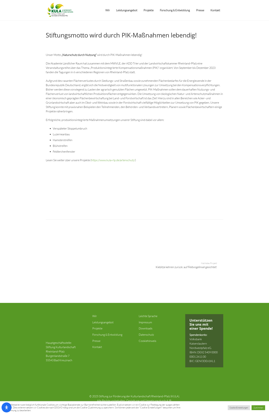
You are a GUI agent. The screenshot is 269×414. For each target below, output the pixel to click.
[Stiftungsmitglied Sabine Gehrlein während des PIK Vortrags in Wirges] (68, 189)
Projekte (97, 328)
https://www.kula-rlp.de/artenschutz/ (113, 160)
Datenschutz (146, 334)
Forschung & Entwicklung (107, 334)
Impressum (145, 322)
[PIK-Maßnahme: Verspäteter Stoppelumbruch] (201, 189)
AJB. (169, 400)
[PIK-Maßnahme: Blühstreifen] (156, 189)
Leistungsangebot (102, 322)
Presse (96, 341)
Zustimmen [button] (258, 407)
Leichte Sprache (148, 316)
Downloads (145, 328)
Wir (94, 316)
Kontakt (97, 347)
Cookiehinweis (147, 341)
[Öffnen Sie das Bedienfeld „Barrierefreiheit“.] (7, 407)
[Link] (60, 10)
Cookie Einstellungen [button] (239, 407)
